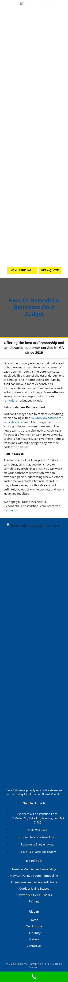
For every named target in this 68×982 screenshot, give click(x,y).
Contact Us (34, 946)
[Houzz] (39, 956)
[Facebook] (29, 956)
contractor (10, 510)
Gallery (34, 939)
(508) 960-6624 (37, 830)
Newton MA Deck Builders (34, 895)
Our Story (34, 933)
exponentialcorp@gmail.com (37, 837)
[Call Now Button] (34, 977)
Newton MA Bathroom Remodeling (34, 876)
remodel (9, 400)
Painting (34, 901)
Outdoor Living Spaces (34, 888)
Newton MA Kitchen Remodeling (34, 869)
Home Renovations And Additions (34, 882)
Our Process (34, 926)
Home (34, 920)
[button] (22, 270)
